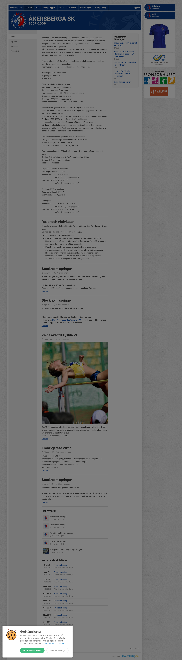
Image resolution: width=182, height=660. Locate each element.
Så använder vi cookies (53, 643)
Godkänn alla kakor (32, 650)
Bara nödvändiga (57, 650)
